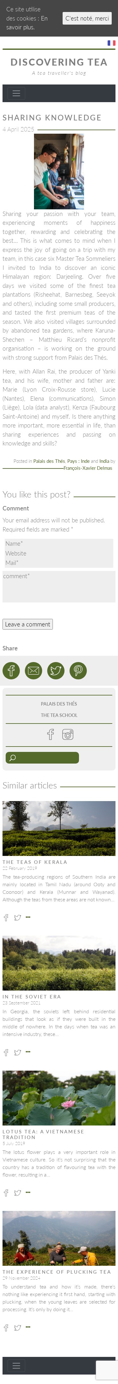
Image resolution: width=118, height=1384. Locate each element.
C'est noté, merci (87, 18)
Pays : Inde (78, 461)
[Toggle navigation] (16, 93)
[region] (59, 171)
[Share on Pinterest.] (78, 670)
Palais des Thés (49, 461)
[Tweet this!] (56, 670)
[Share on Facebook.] (11, 670)
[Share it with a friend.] (33, 670)
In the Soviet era (32, 996)
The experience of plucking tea (57, 1272)
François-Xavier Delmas (88, 468)
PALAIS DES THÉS (59, 704)
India (104, 461)
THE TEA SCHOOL (59, 715)
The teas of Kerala (35, 862)
